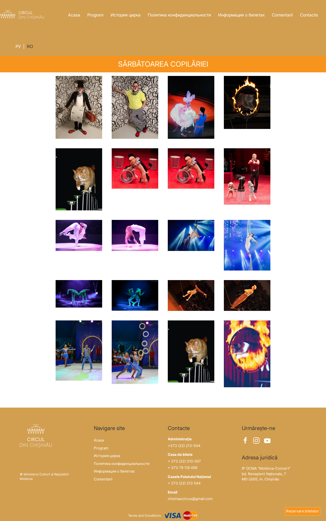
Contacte (309, 14)
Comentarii (282, 14)
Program (95, 14)
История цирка (126, 14)
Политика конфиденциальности (179, 14)
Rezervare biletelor (303, 511)
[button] (79, 107)
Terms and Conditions (144, 515)
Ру (18, 46)
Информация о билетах (241, 14)
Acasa (74, 14)
